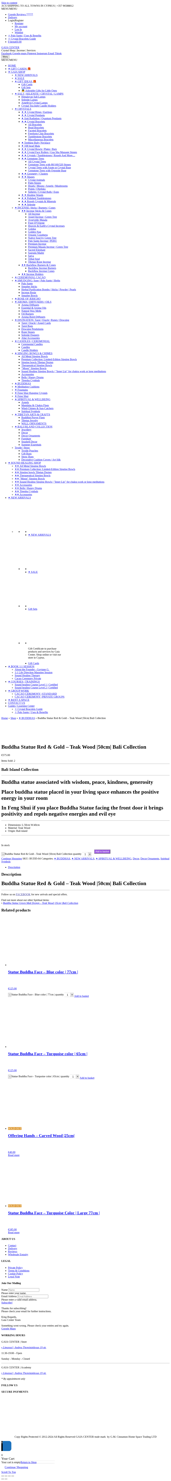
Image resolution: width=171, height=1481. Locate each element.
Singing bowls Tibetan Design (37, 362)
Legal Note (14, 1276)
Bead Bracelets (36, 127)
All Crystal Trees (37, 161)
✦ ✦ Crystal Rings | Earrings (36, 112)
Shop (13, 718)
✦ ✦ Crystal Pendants (33, 115)
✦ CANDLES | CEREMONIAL (32, 341)
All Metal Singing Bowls (34, 356)
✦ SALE (19, 78)
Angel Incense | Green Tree (42, 216)
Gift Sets (26, 87)
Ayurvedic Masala (37, 219)
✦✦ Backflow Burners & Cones (38, 265)
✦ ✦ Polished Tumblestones (36, 198)
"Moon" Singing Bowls (33, 368)
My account (21, 26)
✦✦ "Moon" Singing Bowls (30, 478)
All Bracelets (35, 124)
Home (4, 718)
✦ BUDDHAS (23, 383)
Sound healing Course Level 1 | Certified (36, 684)
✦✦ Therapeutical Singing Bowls (32, 475)
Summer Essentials (31, 444)
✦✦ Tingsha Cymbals (26, 491)
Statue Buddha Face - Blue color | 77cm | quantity (37, 994)
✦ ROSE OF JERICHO (28, 298)
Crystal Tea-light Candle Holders (38, 105)
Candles (25, 347)
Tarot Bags (27, 326)
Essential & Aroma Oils (33, 307)
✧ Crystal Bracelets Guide (22, 38)
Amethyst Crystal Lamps (34, 102)
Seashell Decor (29, 441)
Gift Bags (26, 453)
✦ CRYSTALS (23, 108)
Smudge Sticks (29, 286)
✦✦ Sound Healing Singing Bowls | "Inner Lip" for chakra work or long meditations (59, 481)
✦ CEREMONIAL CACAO (30, 277)
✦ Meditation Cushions (27, 386)
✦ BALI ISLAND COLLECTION (33, 426)
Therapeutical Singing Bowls (36, 365)
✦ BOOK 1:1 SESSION (21, 666)
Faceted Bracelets (37, 130)
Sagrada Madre (36, 252)
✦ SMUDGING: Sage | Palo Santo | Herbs (37, 280)
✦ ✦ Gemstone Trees (32, 158)
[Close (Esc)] (12, 1476)
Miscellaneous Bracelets (40, 139)
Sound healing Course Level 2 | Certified (36, 687)
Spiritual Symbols (30, 411)
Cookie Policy (15, 1273)
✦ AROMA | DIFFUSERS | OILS (33, 301)
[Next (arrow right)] (6, 1479)
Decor (24, 432)
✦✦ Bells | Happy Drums (28, 488)
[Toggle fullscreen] (6, 1476)
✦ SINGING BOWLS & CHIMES (33, 353)
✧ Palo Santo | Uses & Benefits (24, 35)
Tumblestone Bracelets (40, 136)
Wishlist (19, 32)
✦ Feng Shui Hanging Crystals (31, 393)
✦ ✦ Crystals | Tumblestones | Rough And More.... (48, 155)
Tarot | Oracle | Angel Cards (36, 323)
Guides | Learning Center (21, 706)
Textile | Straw (22, 447)
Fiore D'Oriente (36, 222)
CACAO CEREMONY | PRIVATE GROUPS (39, 696)
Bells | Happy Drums (32, 377)
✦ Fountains (21, 389)
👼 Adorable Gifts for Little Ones (39, 90)
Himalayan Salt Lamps (33, 96)
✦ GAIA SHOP (16, 71)
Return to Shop (29, 1462)
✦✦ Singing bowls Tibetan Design (33, 472)
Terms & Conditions (18, 1270)
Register (19, 23)
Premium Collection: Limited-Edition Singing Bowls (49, 359)
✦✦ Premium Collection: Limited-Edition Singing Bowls (45, 469)
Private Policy (15, 1267)
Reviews (12, 1251)
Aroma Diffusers (30, 304)
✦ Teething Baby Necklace (35, 142)
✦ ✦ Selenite (28, 204)
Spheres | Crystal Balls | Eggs (43, 191)
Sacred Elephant (36, 249)
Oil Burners (27, 313)
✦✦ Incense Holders (32, 274)
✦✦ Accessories (23, 485)
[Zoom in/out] (2, 1476)
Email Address (9, 1296)
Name (4, 1289)
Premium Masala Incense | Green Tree (48, 246)
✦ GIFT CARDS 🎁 (19, 68)
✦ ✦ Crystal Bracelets (33, 121)
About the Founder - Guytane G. (32, 669)
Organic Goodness (38, 234)
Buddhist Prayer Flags (33, 417)
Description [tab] (14, 867)
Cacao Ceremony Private (28, 678)
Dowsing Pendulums (32, 329)
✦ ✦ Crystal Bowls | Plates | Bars (39, 149)
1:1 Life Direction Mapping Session (33, 672)
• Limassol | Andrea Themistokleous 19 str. (23, 1347)
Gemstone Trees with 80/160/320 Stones (49, 164)
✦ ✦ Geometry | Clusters (34, 173)
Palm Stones (34, 182)
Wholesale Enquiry (18, 1254)
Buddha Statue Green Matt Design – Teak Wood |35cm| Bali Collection (40, 903)
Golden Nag (34, 231)
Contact (12, 1245)
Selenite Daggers (30, 335)
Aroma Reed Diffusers (33, 316)
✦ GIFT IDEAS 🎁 (25, 81)
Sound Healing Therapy (27, 675)
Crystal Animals (36, 179)
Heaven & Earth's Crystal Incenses (46, 225)
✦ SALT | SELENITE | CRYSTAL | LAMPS (39, 93)
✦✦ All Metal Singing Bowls (30, 466)
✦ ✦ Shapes (28, 176)
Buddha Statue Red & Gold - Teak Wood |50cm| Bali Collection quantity (43, 854)
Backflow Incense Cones (41, 271)
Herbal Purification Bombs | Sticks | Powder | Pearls (48, 289)
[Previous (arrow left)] (2, 1479)
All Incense (34, 213)
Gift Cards (26, 84)
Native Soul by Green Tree (42, 237)
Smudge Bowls (29, 295)
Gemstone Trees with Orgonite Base (47, 170)
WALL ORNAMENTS (33, 423)
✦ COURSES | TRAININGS (24, 681)
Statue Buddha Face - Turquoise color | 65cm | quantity (40, 1076)
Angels (25, 402)
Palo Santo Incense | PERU (42, 240)
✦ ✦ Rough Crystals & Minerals (38, 201)
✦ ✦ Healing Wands (32, 195)
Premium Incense (37, 243)
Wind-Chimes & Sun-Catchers (37, 408)
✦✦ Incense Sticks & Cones (36, 210)
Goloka (32, 228)
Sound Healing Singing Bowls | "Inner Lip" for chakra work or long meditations (63, 371)
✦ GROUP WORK (18, 690)
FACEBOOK (23, 894)
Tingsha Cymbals (30, 380)
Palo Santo (27, 283)
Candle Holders (29, 350)
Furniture (26, 438)
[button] (9, 8)
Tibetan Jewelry (29, 420)
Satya (31, 255)
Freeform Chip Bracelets (41, 133)
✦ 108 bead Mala (30, 145)
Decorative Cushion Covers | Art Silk (41, 459)
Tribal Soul (34, 258)
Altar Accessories (30, 338)
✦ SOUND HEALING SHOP (24, 462)
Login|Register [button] (16, 20)
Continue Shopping (11, 858)
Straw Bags (27, 456)
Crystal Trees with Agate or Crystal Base (49, 167)
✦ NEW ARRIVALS (26, 75)
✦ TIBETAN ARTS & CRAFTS (32, 414)
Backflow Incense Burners (42, 268)
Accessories (27, 374)
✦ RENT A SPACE (18, 700)
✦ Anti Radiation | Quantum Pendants (41, 118)
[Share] (9, 1476)
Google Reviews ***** (20, 14)
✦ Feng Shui (21, 396)
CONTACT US (16, 703)
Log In (18, 29)
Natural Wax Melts (31, 310)
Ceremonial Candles (32, 344)
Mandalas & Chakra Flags (35, 405)
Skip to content (9, 2)
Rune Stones (28, 332)
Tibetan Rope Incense (39, 261)
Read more (14, 1155)
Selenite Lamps (29, 99)
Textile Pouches (29, 450)
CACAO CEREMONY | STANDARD (36, 693)
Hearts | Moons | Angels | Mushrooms (48, 185)
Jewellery (26, 429)
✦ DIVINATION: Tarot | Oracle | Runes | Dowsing (42, 320)
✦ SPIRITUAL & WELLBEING (32, 399)
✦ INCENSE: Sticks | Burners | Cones (35, 207)
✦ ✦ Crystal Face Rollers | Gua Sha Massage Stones (49, 152)
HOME (12, 65)
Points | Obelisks (37, 188)
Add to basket (102, 851)
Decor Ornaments (30, 435)
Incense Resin (28, 292)
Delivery (12, 17)
